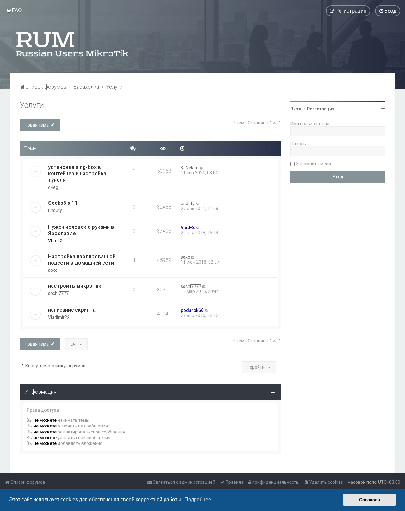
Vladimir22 (59, 317)
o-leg (53, 187)
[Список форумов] (73, 44)
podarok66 (192, 310)
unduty (55, 210)
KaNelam (190, 167)
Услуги (32, 105)
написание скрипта (72, 310)
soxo (53, 270)
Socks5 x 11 (63, 203)
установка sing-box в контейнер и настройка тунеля (77, 173)
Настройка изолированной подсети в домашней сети (81, 259)
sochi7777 (58, 293)
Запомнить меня (313, 163)
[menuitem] (14, 10)
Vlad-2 (55, 240)
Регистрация (320, 108)
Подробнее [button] (197, 499)
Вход (296, 108)
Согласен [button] (369, 499)
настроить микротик (74, 286)
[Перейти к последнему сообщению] (202, 167)
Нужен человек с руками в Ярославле (81, 230)
